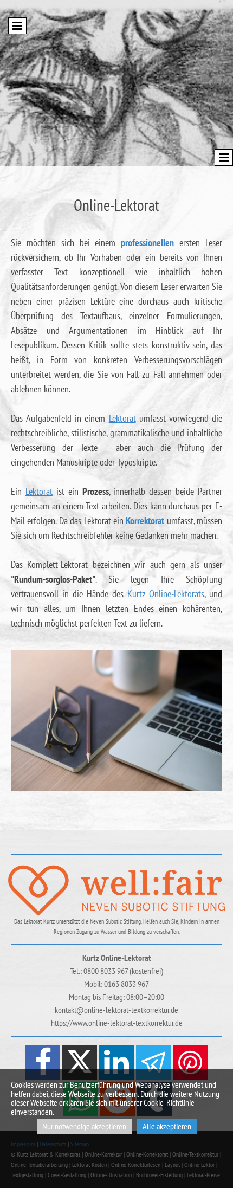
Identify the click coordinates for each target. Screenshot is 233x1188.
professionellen (147, 242)
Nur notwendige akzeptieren (84, 1126)
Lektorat (122, 418)
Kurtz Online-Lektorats (165, 593)
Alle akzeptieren (167, 1126)
